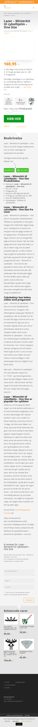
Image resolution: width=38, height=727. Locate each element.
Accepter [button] (19, 724)
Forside (7, 682)
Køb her (14, 119)
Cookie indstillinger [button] (26, 721)
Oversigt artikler (20, 682)
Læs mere (15, 721)
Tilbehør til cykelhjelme (14, 13)
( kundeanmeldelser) (21, 126)
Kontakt (7, 688)
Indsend (29, 600)
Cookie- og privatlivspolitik (14, 715)
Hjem (5, 13)
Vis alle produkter (10, 685)
